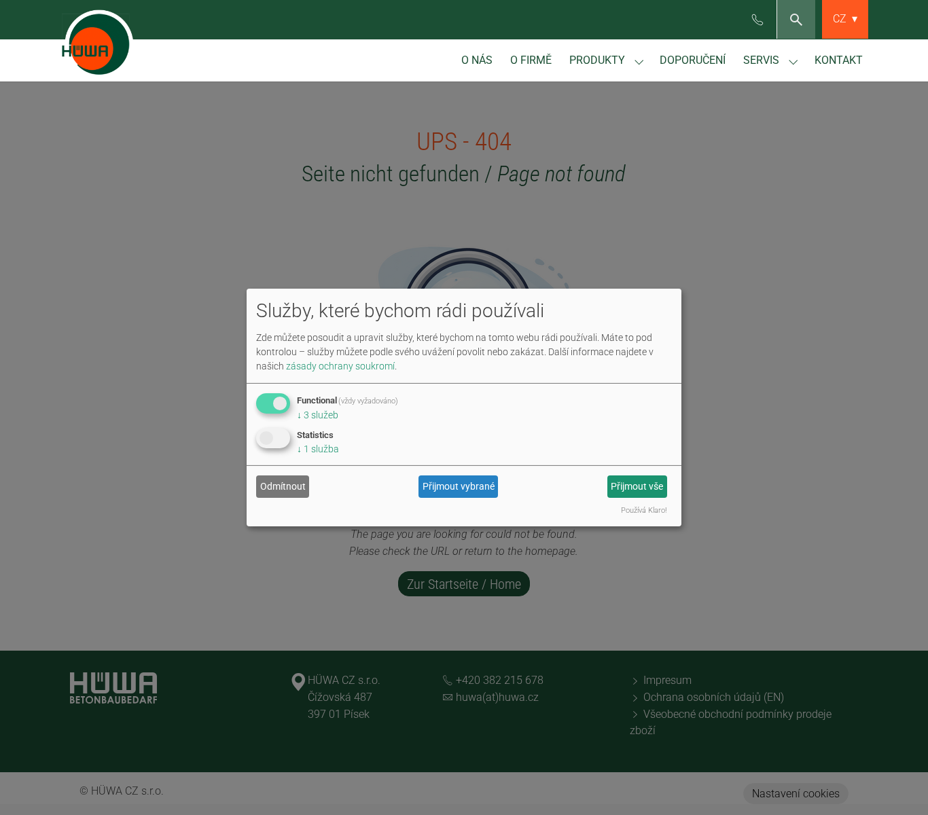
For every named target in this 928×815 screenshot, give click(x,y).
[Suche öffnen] (796, 19)
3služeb (317, 414)
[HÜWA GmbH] (100, 40)
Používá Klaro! (643, 510)
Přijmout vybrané (459, 486)
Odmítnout (283, 486)
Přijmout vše (637, 486)
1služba (318, 448)
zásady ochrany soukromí (340, 365)
